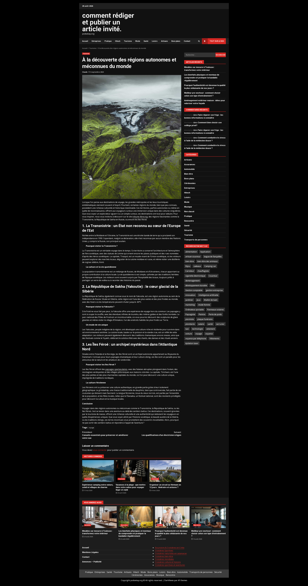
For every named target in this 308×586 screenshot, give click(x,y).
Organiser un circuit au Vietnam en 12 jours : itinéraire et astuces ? (165, 471)
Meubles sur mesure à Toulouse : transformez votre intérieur (99, 517)
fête (212, 285)
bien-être (189, 261)
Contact (187, 41)
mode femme (204, 304)
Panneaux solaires (215, 309)
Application (205, 251)
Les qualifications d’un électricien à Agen (161, 433)
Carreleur (189, 271)
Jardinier (189, 299)
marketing (190, 304)
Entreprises (96, 41)
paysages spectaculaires (116, 369)
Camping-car (210, 266)
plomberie (190, 324)
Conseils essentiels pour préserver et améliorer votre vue (105, 435)
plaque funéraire (204, 319)
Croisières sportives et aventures (170, 565)
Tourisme (128, 41)
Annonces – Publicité (91, 562)
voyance (209, 333)
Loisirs (154, 41)
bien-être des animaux (207, 261)
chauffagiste (203, 271)
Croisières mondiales (164, 559)
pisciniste (189, 319)
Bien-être (188, 174)
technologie (197, 328)
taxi (187, 328)
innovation (190, 295)
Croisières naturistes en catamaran (171, 553)
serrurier (220, 324)
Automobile (189, 169)
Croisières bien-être (164, 556)
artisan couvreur (192, 256)
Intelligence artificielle (208, 295)
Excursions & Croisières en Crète (169, 547)
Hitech (117, 41)
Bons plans (175, 41)
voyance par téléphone (195, 338)
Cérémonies (190, 183)
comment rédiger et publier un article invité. (108, 22)
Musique (188, 207)
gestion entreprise (214, 290)
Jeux (198, 299)
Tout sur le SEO (217, 41)
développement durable (196, 285)
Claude (84, 72)
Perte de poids (215, 314)
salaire (201, 324)
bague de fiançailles (213, 256)
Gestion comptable (193, 290)
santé (210, 324)
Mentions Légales (90, 552)
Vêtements (214, 338)
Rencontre (189, 221)
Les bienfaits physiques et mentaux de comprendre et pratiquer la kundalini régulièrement (201, 78)
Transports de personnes (196, 239)
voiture (188, 333)
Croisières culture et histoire (168, 562)
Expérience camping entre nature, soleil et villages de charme (98, 471)
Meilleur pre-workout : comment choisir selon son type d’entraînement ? (208, 517)
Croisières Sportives (164, 550)
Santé (146, 41)
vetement (210, 328)
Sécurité (188, 230)
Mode (137, 41)
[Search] (199, 41)
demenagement (192, 280)
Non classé (189, 211)
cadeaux (197, 266)
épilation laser (191, 343)
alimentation (191, 251)
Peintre (202, 314)
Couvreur (213, 275)
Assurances (189, 164)
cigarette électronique (195, 275)
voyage (91, 428)
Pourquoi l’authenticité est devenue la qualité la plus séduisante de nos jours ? (172, 517)
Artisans (164, 41)
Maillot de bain (210, 299)
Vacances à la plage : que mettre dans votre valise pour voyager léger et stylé (132, 471)
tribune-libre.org (140, 216)
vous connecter (100, 450)
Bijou (187, 266)
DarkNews (169, 580)
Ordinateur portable (194, 309)
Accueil (85, 41)
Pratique (108, 41)
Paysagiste (190, 314)
